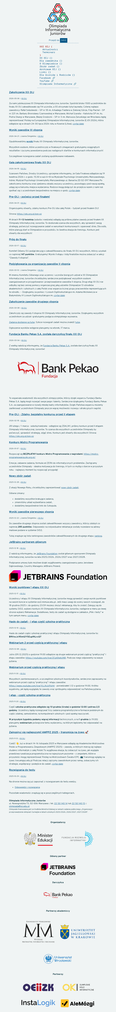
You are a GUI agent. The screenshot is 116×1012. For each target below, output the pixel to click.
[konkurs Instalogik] (38, 1004)
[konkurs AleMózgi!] (77, 1004)
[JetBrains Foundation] (58, 869)
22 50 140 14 (60, 803)
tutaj (77, 322)
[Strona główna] (58, 19)
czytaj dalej (78, 124)
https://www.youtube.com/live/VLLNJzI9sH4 (32, 686)
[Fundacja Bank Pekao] (58, 896)
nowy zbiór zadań (70, 488)
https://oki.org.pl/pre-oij (29, 214)
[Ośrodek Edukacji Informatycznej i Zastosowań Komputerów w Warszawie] (38, 987)
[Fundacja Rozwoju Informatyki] (77, 839)
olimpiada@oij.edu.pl (19, 806)
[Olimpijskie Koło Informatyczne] (77, 987)
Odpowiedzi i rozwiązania (27, 787)
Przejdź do (57, 40)
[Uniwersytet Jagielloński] (77, 932)
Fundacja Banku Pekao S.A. (56, 346)
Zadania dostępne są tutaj (22, 322)
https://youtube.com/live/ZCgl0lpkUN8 (46, 658)
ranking (98, 536)
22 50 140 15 (78, 803)
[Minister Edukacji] (38, 839)
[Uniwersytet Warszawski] (38, 932)
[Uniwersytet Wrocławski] (58, 959)
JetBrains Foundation (47, 554)
